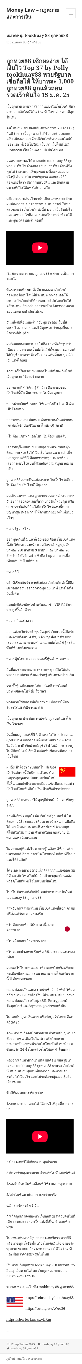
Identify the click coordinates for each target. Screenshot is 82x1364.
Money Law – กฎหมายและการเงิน (32, 13)
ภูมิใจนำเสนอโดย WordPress (24, 1359)
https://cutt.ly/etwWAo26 (45, 1308)
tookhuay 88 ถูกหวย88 (23, 897)
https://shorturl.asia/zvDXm (28, 1319)
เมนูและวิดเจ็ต (71, 13)
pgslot (51, 637)
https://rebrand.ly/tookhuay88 (50, 1297)
